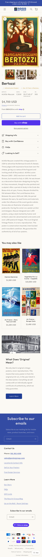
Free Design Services (12, 472)
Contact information (22, 555)
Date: (18, 92)
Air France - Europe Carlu (31, 320)
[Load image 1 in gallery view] (10, 74)
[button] (4, 9)
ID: (36, 92)
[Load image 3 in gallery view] (32, 74)
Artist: (4, 92)
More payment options (21, 128)
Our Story (8, 484)
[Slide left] (2, 75)
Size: (25, 92)
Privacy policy (30, 548)
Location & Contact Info (13, 463)
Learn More (14, 396)
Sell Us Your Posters (11, 467)
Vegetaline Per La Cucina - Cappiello (30, 278)
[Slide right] (40, 75)
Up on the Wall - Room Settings (16, 503)
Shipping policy (28, 552)
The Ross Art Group (20, 545)
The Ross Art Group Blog (13, 498)
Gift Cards (8, 494)
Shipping (4, 105)
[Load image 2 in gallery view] (21, 74)
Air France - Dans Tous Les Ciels (11, 321)
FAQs (6, 489)
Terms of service (16, 552)
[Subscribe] (35, 439)
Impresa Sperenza (11, 277)
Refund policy (19, 548)
